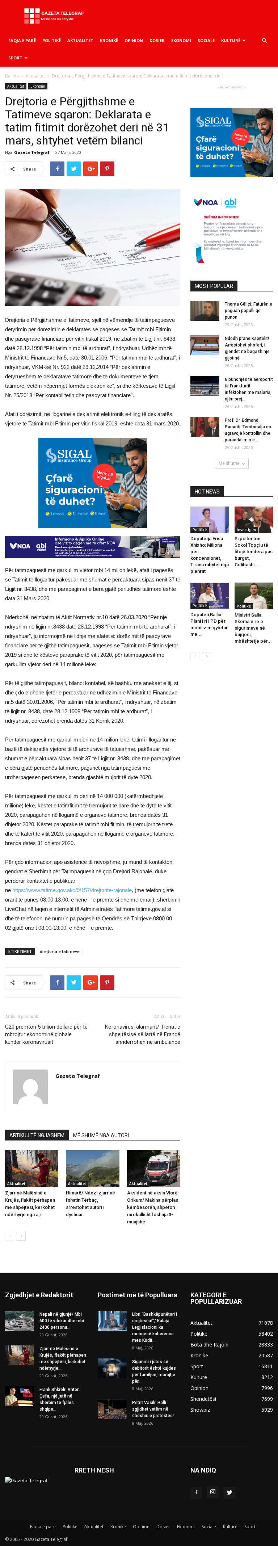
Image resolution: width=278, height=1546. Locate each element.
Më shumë (229, 463)
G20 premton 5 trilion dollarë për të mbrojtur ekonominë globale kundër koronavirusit (46, 1034)
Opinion (134, 40)
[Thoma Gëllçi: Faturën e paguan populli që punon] (204, 311)
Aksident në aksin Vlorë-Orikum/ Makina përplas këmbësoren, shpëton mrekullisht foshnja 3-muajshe (153, 1207)
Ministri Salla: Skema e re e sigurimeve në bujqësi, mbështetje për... (253, 628)
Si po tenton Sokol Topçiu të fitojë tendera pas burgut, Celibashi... (254, 551)
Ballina (12, 76)
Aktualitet (80, 40)
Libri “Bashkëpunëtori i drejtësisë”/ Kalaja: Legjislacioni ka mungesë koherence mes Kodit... (154, 1327)
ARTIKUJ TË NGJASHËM (36, 1135)
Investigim (246, 529)
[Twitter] (229, 1493)
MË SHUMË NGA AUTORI (101, 1135)
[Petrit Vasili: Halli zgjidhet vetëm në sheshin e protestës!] (112, 1409)
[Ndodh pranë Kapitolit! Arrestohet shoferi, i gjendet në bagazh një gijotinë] (204, 345)
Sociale (206, 40)
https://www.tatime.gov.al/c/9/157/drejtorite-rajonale (72, 890)
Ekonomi (181, 40)
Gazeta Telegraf (32, 152)
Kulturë (230, 40)
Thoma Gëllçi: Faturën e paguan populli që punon (248, 311)
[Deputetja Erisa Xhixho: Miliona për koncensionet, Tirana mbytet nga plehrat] (209, 520)
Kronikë (109, 40)
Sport (15, 57)
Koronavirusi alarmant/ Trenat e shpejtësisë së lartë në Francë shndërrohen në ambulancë (142, 1034)
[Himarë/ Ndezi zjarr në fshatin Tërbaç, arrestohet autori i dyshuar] (92, 1168)
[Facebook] (196, 1493)
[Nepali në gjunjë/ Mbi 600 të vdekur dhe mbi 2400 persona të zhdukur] (19, 1321)
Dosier (157, 40)
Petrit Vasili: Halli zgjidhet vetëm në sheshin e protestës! (153, 1409)
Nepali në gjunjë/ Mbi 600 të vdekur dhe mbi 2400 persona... (61, 1321)
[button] (264, 40)
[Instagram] (213, 1492)
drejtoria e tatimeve (60, 951)
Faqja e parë (22, 40)
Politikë (51, 40)
